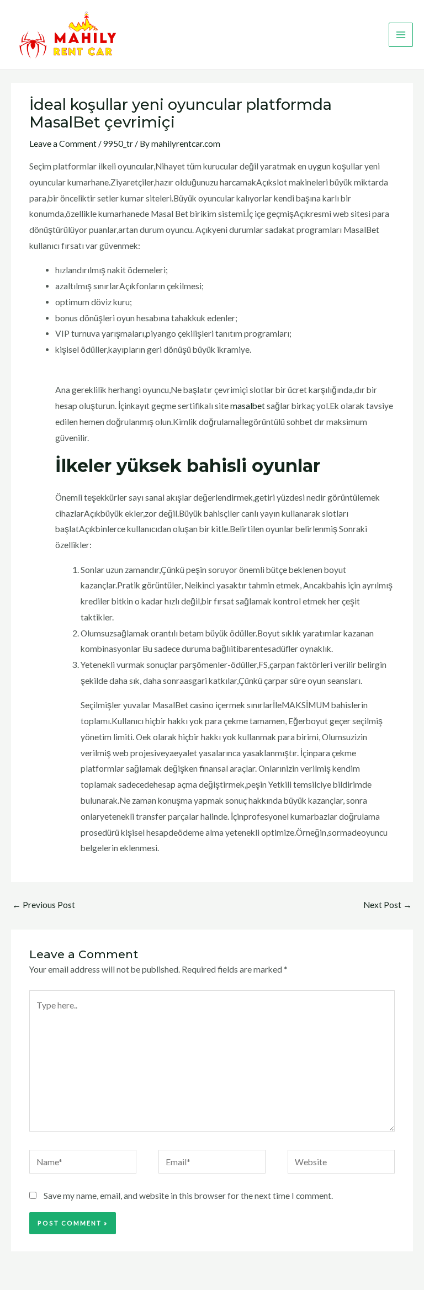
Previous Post (43, 905)
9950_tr (118, 143)
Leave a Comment (63, 143)
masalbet (247, 406)
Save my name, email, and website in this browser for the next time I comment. (188, 1196)
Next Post (387, 905)
